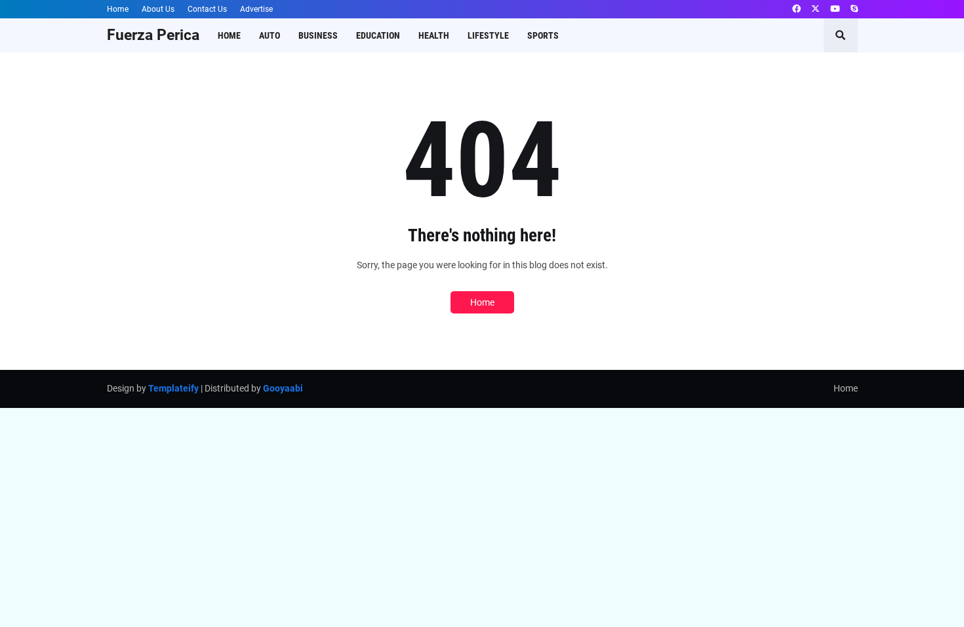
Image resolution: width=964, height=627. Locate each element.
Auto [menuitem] (269, 35)
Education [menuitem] (378, 35)
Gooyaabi (283, 388)
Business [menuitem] (318, 35)
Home (118, 9)
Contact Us (207, 9)
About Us (158, 9)
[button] (841, 35)
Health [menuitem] (433, 35)
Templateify (173, 388)
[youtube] (835, 9)
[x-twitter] (815, 9)
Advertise (256, 9)
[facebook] (796, 9)
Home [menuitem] (229, 35)
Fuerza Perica (153, 35)
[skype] (854, 9)
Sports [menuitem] (543, 35)
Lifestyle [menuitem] (488, 35)
